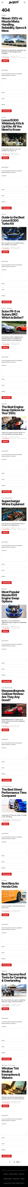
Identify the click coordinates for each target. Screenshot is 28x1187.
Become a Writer (14, 1174)
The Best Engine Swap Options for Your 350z (13, 410)
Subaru (9, 308)
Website (3, 104)
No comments (6, 57)
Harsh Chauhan (5, 56)
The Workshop (7, 498)
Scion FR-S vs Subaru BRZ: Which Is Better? (12, 314)
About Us (6, 1174)
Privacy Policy (16, 1178)
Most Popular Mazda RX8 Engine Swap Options (10, 596)
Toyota (4, 971)
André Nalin (4, 153)
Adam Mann (4, 437)
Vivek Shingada (5, 247)
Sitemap (22, 1178)
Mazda (4, 589)
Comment (4, 78)
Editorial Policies (8, 1178)
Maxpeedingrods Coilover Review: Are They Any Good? (13, 695)
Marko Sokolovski (6, 819)
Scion (4, 308)
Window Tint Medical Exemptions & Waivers (11, 1073)
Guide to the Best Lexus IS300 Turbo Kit (13, 220)
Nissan (4, 15)
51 (14, 1162)
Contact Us (21, 1174)
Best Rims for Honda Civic (10, 885)
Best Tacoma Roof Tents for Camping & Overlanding (14, 977)
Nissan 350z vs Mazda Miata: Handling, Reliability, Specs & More (14, 24)
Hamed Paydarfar (6, 1004)
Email (3, 98)
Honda (4, 880)
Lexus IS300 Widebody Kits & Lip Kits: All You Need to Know (13, 124)
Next (17, 1162)
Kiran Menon (5, 725)
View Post (5, 60)
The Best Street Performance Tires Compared (14, 793)
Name (3, 92)
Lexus (4, 117)
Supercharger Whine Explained (13, 502)
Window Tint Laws (8, 1065)
